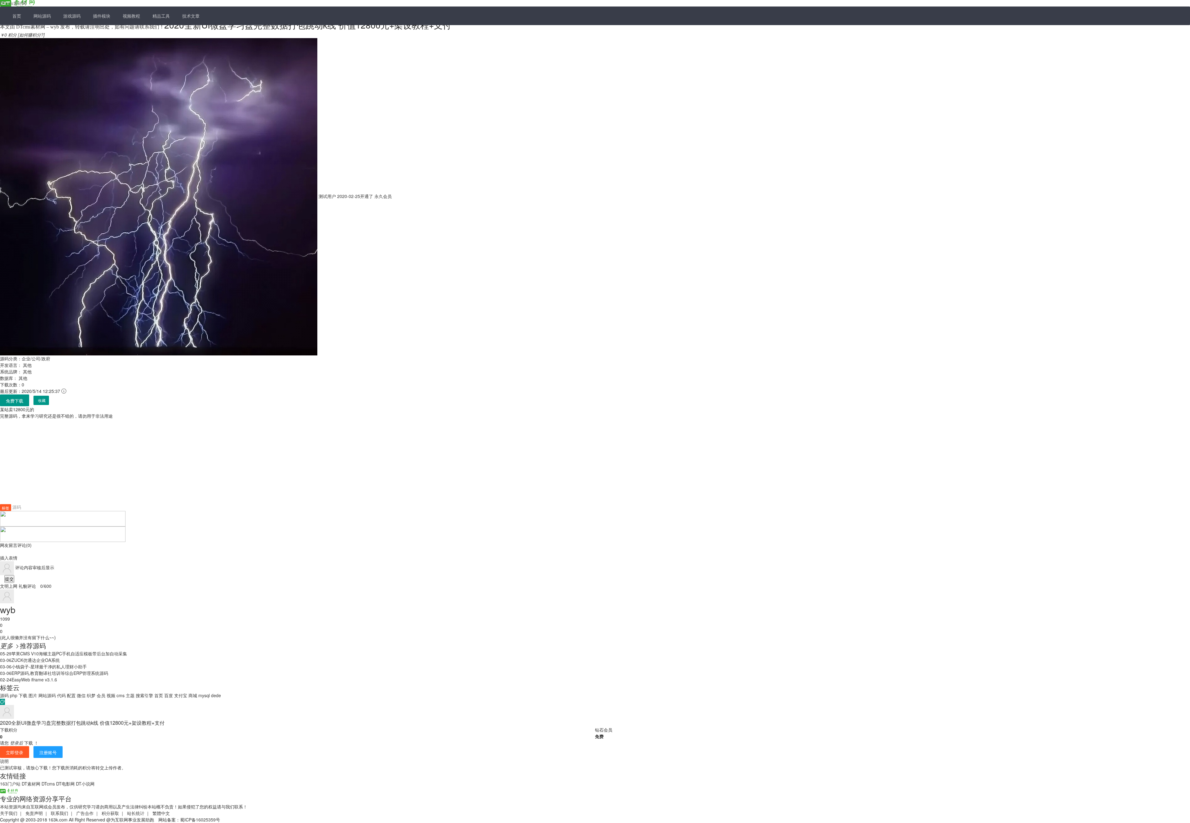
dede (216, 695)
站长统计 (135, 813)
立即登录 (14, 752)
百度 (168, 695)
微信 (81, 695)
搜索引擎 (144, 695)
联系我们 (59, 813)
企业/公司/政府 (36, 358)
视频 (111, 695)
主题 (130, 695)
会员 (101, 695)
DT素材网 (31, 784)
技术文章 (191, 16)
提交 (9, 579)
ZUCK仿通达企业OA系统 (35, 660)
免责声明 (34, 813)
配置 (71, 695)
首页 (16, 16)
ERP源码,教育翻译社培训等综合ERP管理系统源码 (59, 673)
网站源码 (42, 16)
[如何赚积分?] (31, 35)
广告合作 (85, 813)
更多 (10, 645)
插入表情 (8, 558)
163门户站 (10, 784)
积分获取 (110, 813)
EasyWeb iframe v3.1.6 (34, 679)
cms (121, 695)
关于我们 (8, 813)
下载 (23, 695)
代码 (61, 695)
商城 (192, 695)
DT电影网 (65, 784)
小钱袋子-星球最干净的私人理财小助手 (49, 666)
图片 (33, 695)
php (13, 695)
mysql (204, 695)
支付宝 (180, 695)
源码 (16, 507)
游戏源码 (72, 16)
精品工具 (161, 16)
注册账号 (48, 752)
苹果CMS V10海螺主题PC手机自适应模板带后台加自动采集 (69, 653)
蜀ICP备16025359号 (200, 819)
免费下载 (14, 401)
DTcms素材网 (13, 3)
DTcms (48, 784)
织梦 (91, 695)
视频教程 (131, 16)
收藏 (42, 400)
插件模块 (101, 16)
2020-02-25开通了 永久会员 (354, 196)
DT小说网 (85, 784)
